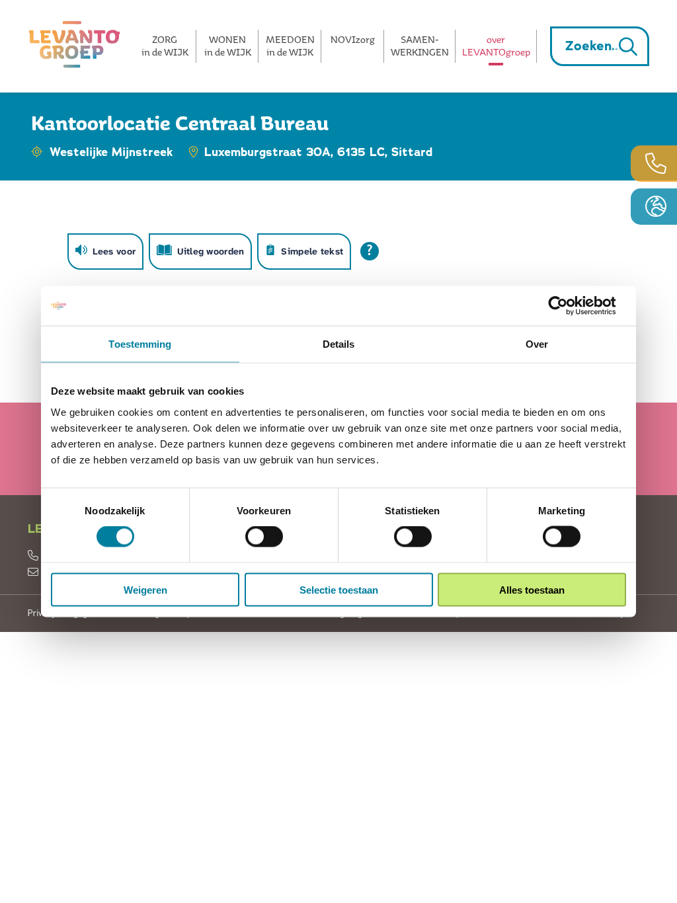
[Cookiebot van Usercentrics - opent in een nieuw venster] (568, 306)
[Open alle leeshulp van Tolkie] (369, 251)
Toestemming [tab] (139, 344)
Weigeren (145, 589)
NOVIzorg (353, 39)
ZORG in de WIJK (164, 45)
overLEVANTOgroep (496, 45)
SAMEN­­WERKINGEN (420, 45)
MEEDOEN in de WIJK (290, 45)
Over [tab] (537, 344)
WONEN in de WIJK (227, 45)
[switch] (264, 536)
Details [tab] (339, 344)
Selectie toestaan (338, 589)
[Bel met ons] (654, 163)
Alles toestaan (532, 589)
